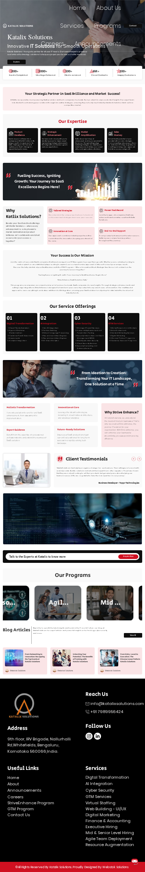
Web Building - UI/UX (106, 809)
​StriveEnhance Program (30, 803)
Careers (15, 797)
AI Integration (99, 783)
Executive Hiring (102, 827)
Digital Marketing (103, 815)
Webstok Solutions (115, 867)
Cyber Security (100, 790)
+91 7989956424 (106, 711)
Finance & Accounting (108, 821)
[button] (16, 62)
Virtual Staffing (100, 803)
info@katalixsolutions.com (117, 703)
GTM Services (98, 796)
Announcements (24, 790)
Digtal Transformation (107, 777)
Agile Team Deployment (109, 838)
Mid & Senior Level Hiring (110, 833)
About (13, 784)
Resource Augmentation (110, 844)
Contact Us (18, 815)
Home (13, 777)
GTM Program (20, 809)
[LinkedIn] (97, 736)
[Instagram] (89, 736)
